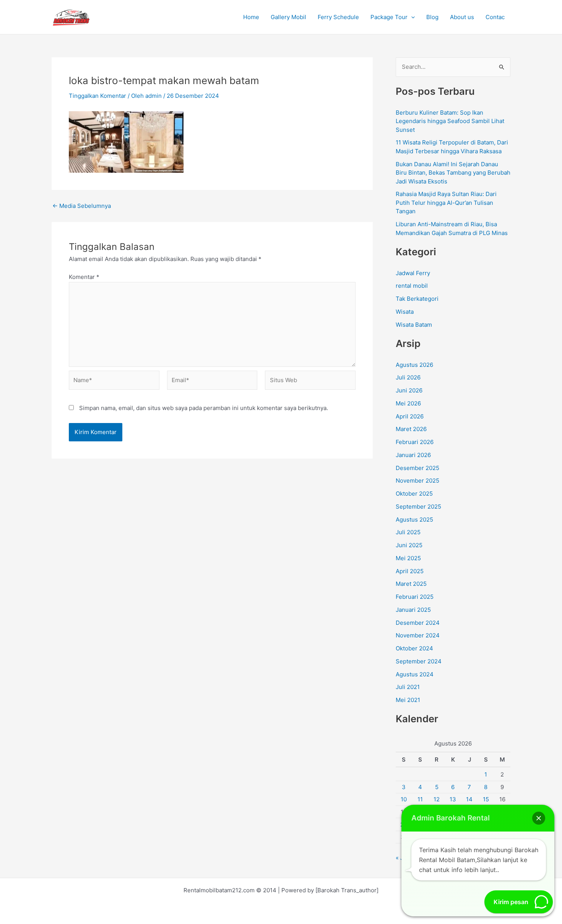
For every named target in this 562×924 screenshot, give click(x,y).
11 (420, 799)
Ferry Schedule (338, 17)
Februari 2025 (415, 596)
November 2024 (418, 635)
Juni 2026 (409, 390)
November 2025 (417, 480)
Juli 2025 (408, 532)
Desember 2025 (417, 468)
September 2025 (418, 506)
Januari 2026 (413, 455)
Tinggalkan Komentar (97, 95)
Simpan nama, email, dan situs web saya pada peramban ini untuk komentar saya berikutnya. (203, 408)
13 (453, 799)
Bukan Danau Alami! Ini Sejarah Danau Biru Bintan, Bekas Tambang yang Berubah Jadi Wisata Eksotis (453, 172)
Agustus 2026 (414, 364)
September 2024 (419, 661)
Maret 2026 (411, 429)
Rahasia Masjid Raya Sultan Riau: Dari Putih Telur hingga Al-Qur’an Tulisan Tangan (446, 202)
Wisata (405, 311)
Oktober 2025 (414, 493)
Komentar (84, 276)
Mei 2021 (408, 700)
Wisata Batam (414, 324)
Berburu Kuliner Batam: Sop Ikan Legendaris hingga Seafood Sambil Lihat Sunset (450, 121)
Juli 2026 (408, 377)
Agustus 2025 (414, 519)
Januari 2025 (413, 609)
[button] (411, 17)
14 (469, 799)
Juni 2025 (409, 545)
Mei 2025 (408, 558)
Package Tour (389, 17)
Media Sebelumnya (81, 206)
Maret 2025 (411, 583)
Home (251, 17)
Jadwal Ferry (413, 273)
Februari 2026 (415, 442)
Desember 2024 (418, 622)
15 (486, 799)
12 (437, 799)
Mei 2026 (408, 403)
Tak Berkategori (417, 298)
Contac (495, 17)
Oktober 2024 (414, 648)
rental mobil (412, 285)
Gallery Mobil (288, 17)
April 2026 (410, 416)
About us (462, 17)
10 (404, 799)
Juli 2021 (408, 687)
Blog (432, 17)
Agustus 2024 (415, 674)
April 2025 (410, 571)
